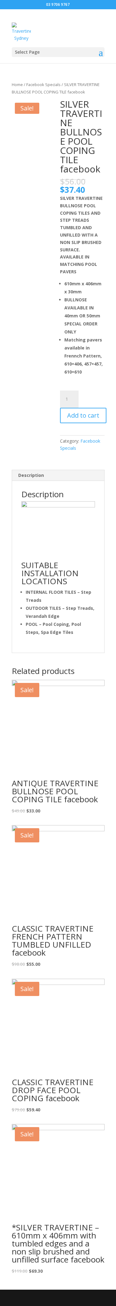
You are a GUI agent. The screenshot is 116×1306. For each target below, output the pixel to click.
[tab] (58, 475)
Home (17, 84)
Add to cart (83, 415)
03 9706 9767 (58, 4)
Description (31, 475)
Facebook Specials (43, 84)
